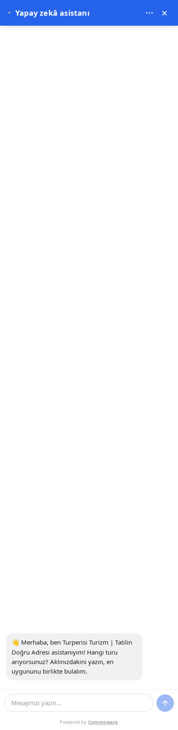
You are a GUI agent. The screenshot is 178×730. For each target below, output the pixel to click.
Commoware (103, 722)
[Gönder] (165, 703)
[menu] (149, 13)
